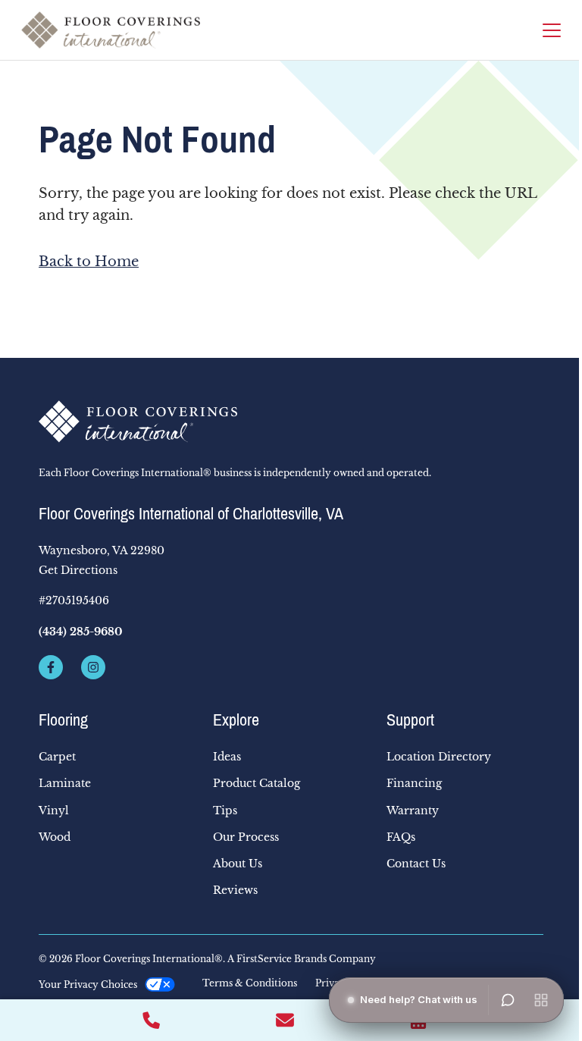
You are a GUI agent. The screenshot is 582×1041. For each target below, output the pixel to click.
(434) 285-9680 (81, 631)
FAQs (400, 837)
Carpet (57, 756)
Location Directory (438, 756)
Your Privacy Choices (88, 984)
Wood (54, 837)
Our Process (246, 837)
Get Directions (78, 570)
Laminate (65, 783)
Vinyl (54, 810)
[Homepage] (110, 30)
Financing (414, 783)
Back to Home (89, 261)
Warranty (412, 810)
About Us (237, 863)
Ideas (227, 756)
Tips (225, 810)
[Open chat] (508, 1000)
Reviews (235, 890)
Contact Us (416, 863)
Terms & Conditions (249, 983)
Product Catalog (256, 783)
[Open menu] (541, 1000)
